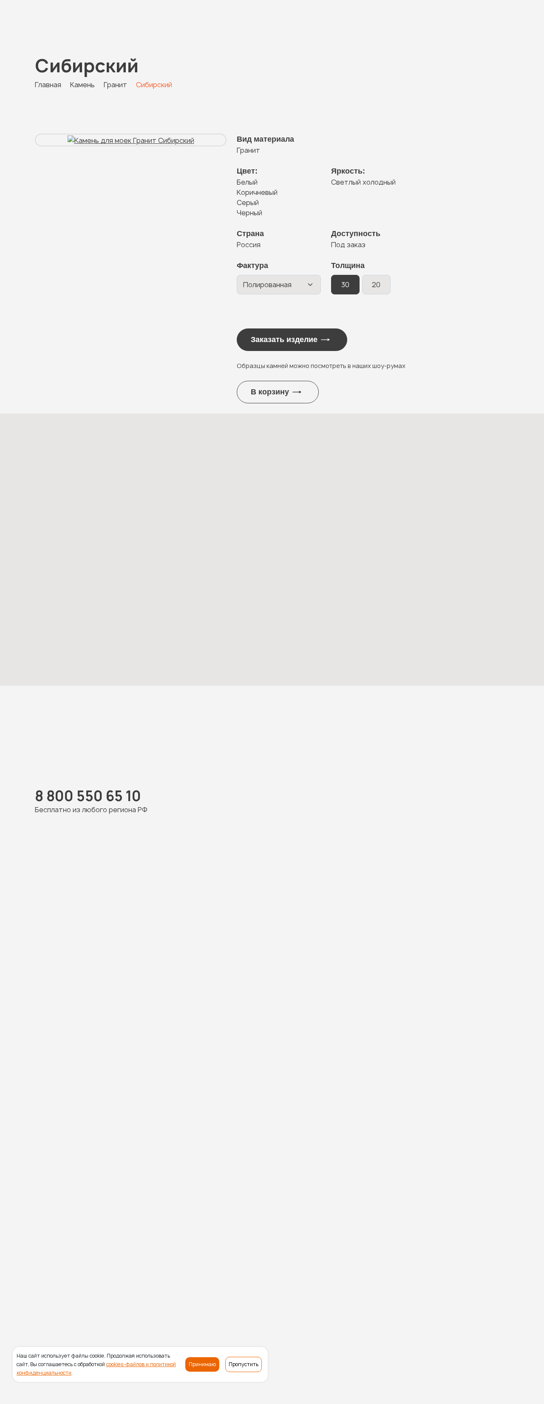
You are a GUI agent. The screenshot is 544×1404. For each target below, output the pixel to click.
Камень (206, 1279)
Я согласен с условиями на (162, 1147)
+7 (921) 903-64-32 (187, 936)
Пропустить (243, 1364)
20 (376, 284)
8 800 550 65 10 (67, 22)
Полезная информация (471, 1279)
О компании (406, 1279)
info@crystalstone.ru (472, 1320)
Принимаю (202, 1364)
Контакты (492, 1294)
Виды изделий (299, 1279)
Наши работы (247, 1279)
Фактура (252, 265)
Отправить (264, 1223)
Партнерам (450, 1294)
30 (345, 284)
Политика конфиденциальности (148, 1382)
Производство (355, 1279)
